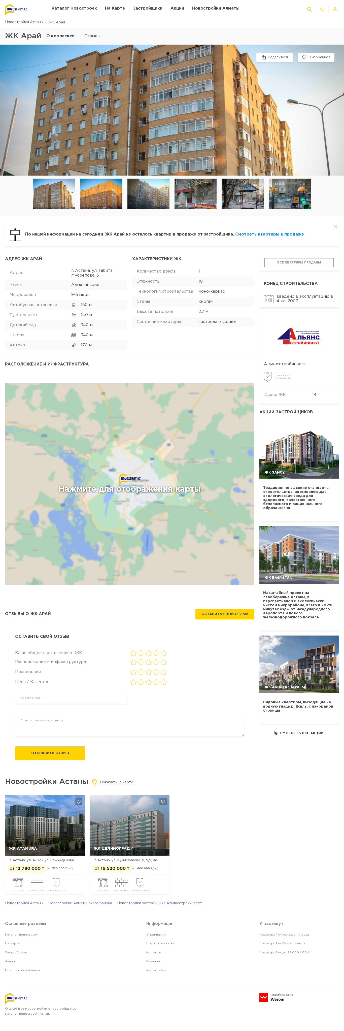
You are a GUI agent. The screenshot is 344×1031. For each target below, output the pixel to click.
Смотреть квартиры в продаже (269, 234)
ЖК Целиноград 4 (114, 848)
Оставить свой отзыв (224, 614)
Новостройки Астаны (24, 22)
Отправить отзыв (50, 753)
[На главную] (23, 9)
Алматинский (85, 285)
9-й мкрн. (80, 295)
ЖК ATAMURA (23, 848)
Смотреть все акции (301, 733)
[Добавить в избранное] (78, 801)
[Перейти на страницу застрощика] (299, 335)
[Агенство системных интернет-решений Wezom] (276, 997)
